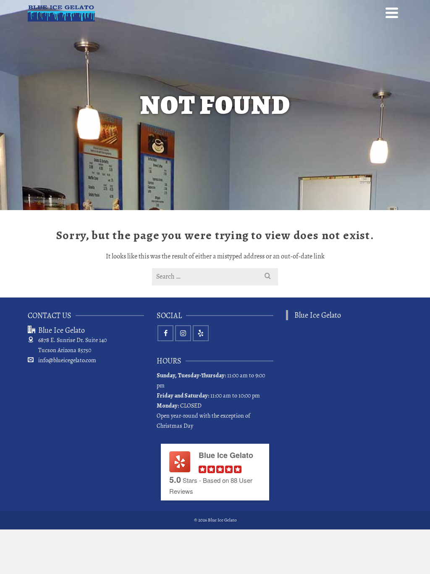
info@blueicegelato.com (67, 360)
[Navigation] (391, 12)
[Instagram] (183, 333)
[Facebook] (165, 333)
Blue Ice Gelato (317, 315)
